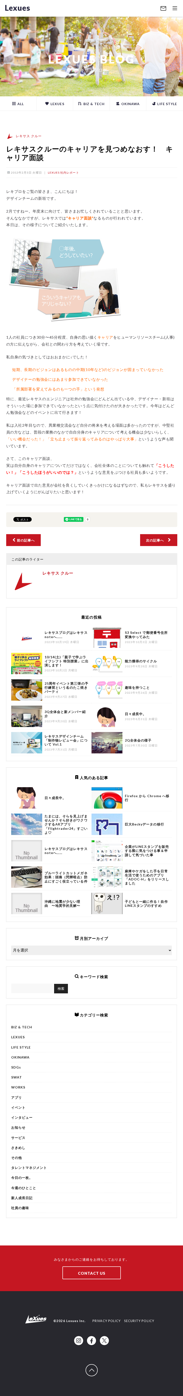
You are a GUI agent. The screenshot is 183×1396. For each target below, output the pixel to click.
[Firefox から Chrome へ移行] (107, 798)
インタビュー (22, 1117)
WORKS (18, 1087)
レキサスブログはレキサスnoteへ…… (66, 851)
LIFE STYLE (166, 104)
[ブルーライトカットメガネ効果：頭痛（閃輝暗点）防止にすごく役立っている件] (26, 877)
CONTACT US (91, 1273)
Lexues (17, 7)
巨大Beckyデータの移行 (144, 824)
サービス (18, 1138)
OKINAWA (130, 104)
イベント (18, 1107)
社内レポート (69, 172)
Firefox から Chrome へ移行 (147, 798)
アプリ (16, 1097)
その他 (16, 1158)
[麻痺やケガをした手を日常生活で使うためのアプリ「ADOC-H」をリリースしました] (107, 877)
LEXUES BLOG (91, 59)
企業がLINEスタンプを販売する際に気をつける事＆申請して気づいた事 (147, 850)
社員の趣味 (20, 1208)
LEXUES (57, 104)
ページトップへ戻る (97, 1367)
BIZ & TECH (93, 104)
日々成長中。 (55, 798)
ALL (20, 104)
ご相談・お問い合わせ (163, 8)
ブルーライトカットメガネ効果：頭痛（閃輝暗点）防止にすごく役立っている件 (66, 877)
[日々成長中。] (26, 798)
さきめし (18, 1148)
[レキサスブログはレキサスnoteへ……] (26, 850)
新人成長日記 (22, 1198)
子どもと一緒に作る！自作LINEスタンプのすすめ (146, 903)
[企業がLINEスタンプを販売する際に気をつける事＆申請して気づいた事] (107, 850)
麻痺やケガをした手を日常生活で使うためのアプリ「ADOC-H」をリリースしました (147, 877)
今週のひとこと (23, 1188)
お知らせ (18, 1127)
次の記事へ (157, 540)
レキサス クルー (29, 136)
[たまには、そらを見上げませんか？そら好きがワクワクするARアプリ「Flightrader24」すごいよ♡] (26, 824)
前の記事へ (25, 540)
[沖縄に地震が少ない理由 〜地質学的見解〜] (26, 903)
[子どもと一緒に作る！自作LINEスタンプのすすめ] (107, 903)
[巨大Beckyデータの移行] (107, 824)
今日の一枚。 (22, 1178)
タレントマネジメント (29, 1168)
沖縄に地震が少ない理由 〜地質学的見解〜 (63, 903)
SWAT (16, 1077)
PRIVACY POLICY (106, 1321)
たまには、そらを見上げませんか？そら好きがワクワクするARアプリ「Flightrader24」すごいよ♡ (66, 824)
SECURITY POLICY (139, 1321)
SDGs (16, 1067)
